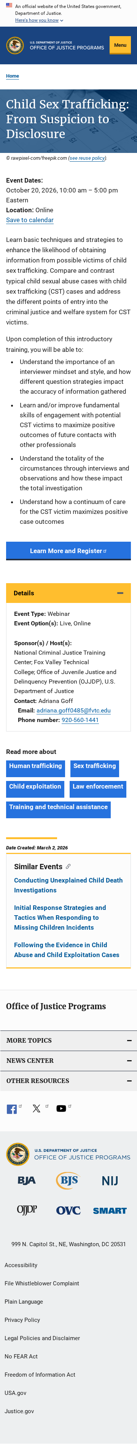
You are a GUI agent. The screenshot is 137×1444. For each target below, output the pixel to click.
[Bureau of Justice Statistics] (68, 1191)
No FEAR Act (21, 1356)
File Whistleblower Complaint (42, 1283)
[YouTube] (64, 1111)
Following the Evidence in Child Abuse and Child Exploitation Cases (66, 950)
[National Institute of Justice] (110, 1187)
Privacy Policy (22, 1320)
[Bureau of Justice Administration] (27, 1186)
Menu (120, 45)
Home (12, 76)
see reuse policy (87, 157)
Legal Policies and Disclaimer (42, 1338)
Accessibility (21, 1265)
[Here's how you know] (68, 13)
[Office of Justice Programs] (15, 45)
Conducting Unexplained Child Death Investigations (68, 885)
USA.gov (15, 1393)
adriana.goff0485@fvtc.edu (74, 710)
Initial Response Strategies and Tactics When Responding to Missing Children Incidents (60, 917)
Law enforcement (98, 786)
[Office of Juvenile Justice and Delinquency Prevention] (27, 1216)
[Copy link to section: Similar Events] (66, 866)
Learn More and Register (66, 551)
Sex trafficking (94, 766)
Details (24, 593)
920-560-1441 (80, 720)
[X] (39, 1111)
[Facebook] (14, 1111)
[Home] (67, 45)
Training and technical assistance (58, 807)
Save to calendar (30, 220)
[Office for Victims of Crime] (68, 1215)
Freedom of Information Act (40, 1374)
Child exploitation (35, 786)
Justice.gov (19, 1411)
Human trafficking (35, 766)
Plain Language (24, 1301)
